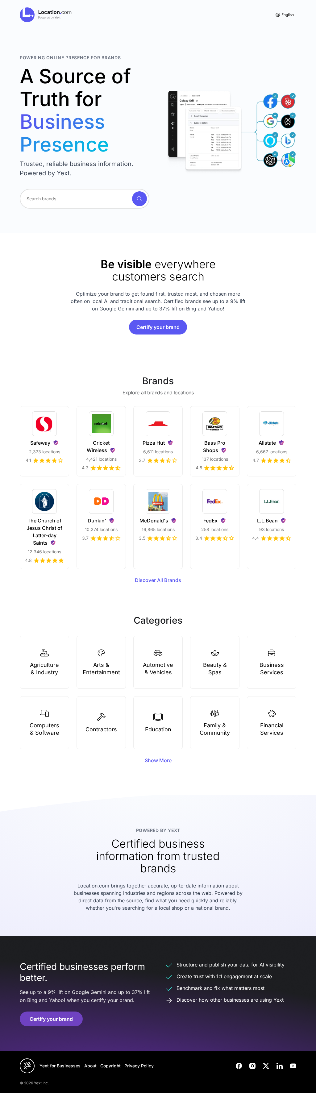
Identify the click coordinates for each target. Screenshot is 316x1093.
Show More (158, 760)
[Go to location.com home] (46, 14)
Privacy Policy (139, 1065)
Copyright (110, 1065)
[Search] (139, 198)
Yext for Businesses (60, 1065)
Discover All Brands (158, 580)
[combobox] (84, 199)
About (90, 1065)
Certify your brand (158, 327)
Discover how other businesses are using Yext (230, 1000)
